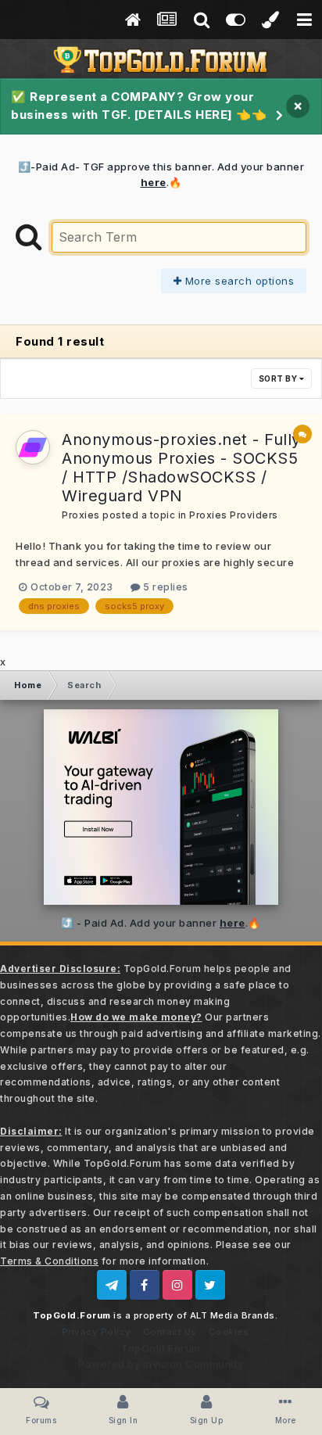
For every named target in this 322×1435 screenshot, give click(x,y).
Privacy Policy (96, 1331)
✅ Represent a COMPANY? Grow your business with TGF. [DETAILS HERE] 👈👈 (139, 105)
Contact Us (170, 1331)
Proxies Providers (233, 515)
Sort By (279, 378)
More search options (237, 280)
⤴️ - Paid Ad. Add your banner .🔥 (161, 923)
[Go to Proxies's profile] (33, 447)
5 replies (164, 587)
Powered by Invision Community (161, 1364)
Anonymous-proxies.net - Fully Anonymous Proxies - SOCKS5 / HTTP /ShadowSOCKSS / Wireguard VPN (181, 467)
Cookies (229, 1331)
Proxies (81, 515)
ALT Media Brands (232, 1315)
